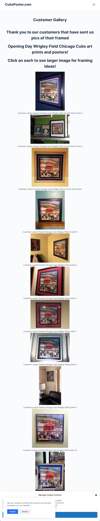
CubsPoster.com (18, 4)
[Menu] (94, 4)
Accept (12, 511)
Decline (25, 511)
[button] (96, 495)
